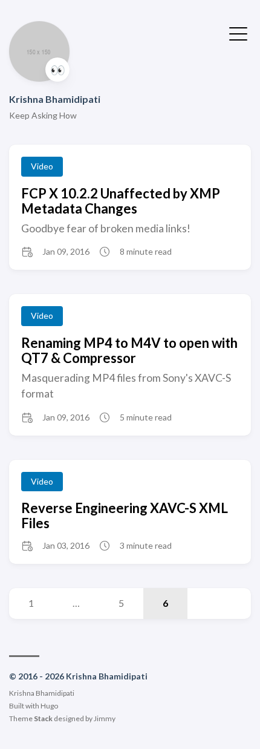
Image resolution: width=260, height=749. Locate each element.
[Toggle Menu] (238, 32)
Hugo (49, 705)
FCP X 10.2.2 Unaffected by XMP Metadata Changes (120, 201)
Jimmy (104, 718)
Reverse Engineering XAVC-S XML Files (124, 515)
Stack (43, 718)
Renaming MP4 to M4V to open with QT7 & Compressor (129, 350)
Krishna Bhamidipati (54, 99)
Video (42, 166)
